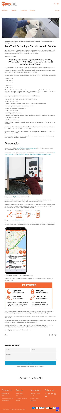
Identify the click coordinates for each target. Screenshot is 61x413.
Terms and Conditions (21, 398)
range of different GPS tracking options (26, 148)
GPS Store (4, 10)
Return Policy (19, 393)
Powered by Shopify (21, 409)
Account (57, 10)
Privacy (18, 400)
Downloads (33, 396)
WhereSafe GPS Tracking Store (11, 409)
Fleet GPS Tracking (35, 393)
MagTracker (16, 197)
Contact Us (24, 10)
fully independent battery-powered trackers (40, 154)
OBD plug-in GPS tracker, (22, 154)
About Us (14, 10)
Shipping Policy (20, 396)
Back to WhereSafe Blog (31, 378)
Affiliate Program (34, 398)
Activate (32, 10)
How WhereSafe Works (18, 220)
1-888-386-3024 (6, 400)
